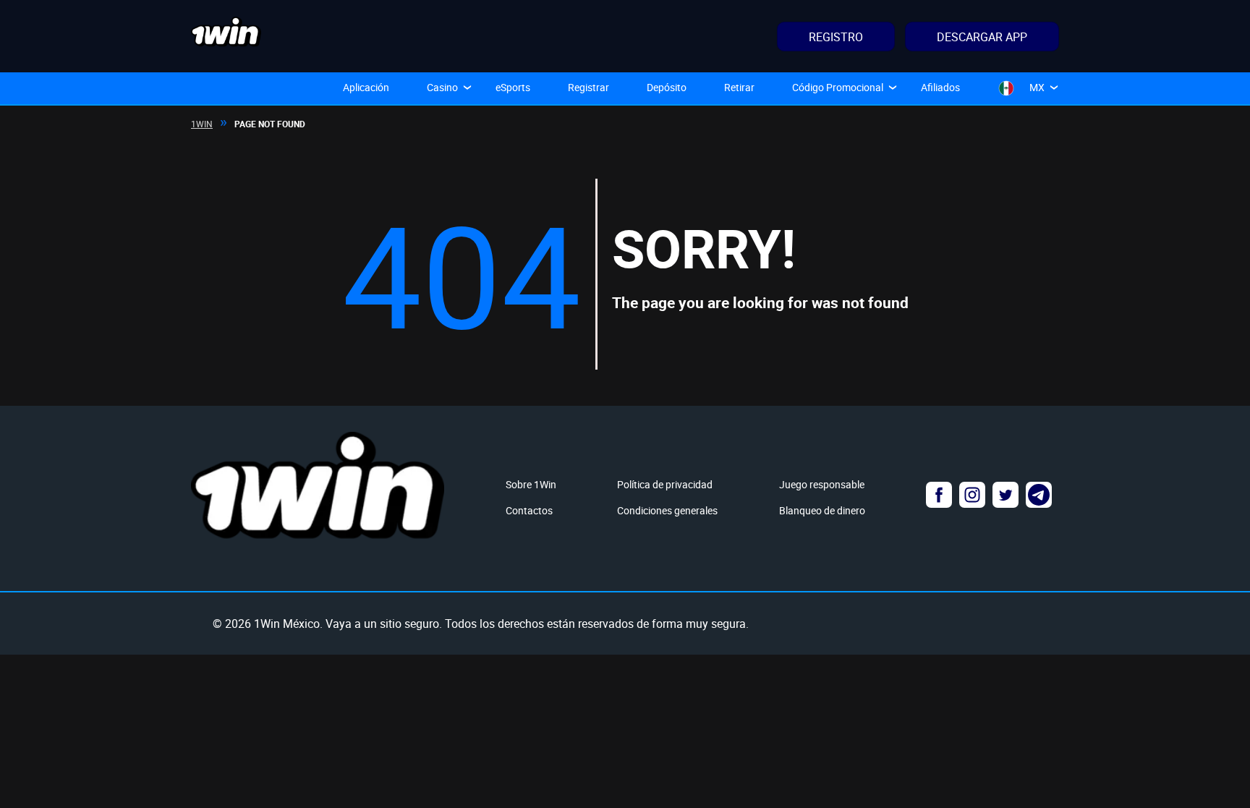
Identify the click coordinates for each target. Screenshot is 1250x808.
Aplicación (366, 87)
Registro (836, 37)
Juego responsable (821, 484)
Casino (442, 87)
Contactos (529, 510)
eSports (513, 87)
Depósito (666, 87)
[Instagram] (972, 495)
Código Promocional (837, 87)
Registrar (588, 87)
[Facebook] (939, 495)
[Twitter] (1005, 495)
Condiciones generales (667, 510)
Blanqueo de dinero (822, 510)
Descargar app (982, 37)
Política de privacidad (665, 484)
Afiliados (940, 87)
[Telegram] (1039, 495)
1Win (202, 123)
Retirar (739, 87)
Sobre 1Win (531, 484)
